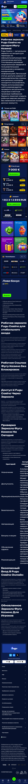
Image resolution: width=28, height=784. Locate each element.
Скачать (24, 2)
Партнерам (5, 732)
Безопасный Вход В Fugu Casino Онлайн (13, 314)
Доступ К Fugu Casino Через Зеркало (13, 308)
